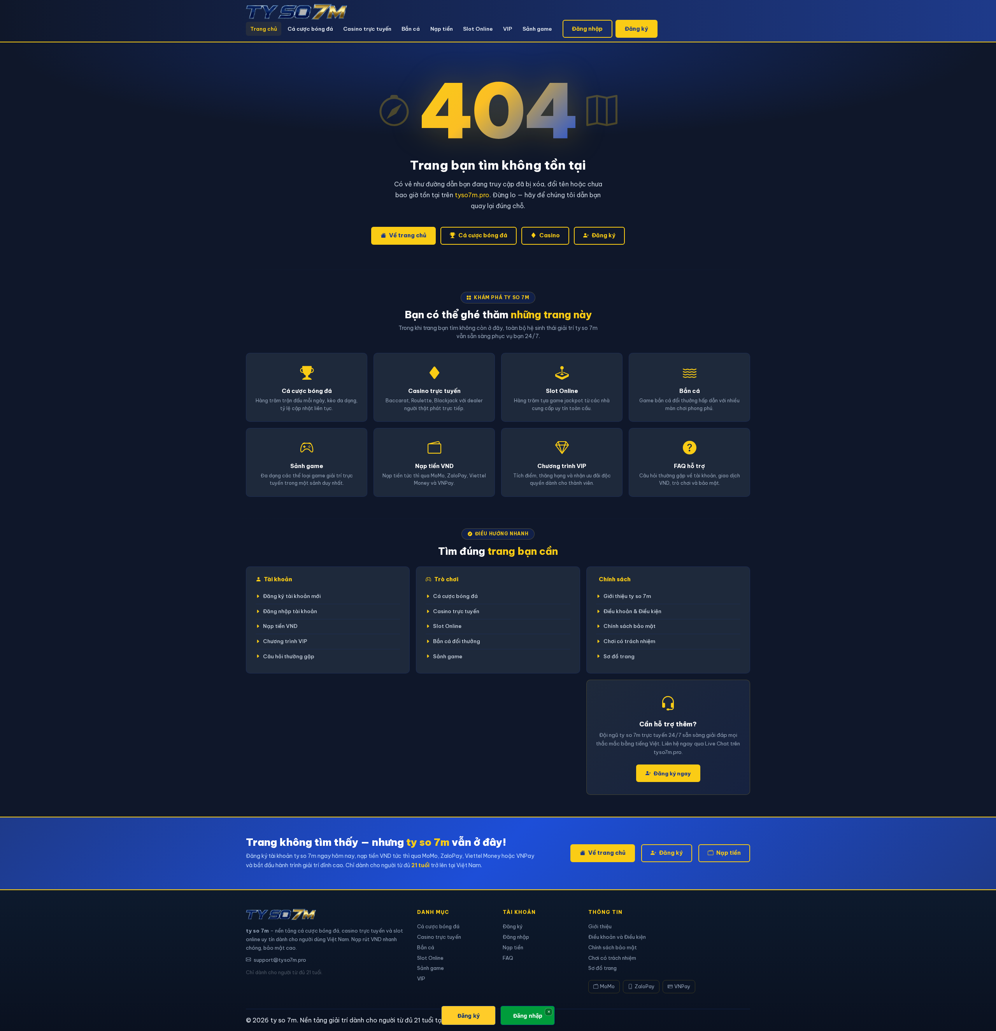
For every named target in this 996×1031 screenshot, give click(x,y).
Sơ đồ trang (619, 656)
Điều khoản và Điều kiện (617, 937)
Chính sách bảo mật (629, 626)
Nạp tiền (441, 28)
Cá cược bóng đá (310, 28)
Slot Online (478, 28)
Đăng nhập (587, 28)
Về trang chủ (407, 235)
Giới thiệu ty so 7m (627, 596)
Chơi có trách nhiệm (629, 641)
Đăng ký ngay (672, 773)
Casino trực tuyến (367, 28)
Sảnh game (537, 28)
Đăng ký (636, 28)
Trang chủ (263, 28)
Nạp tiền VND (280, 626)
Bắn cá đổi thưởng (456, 641)
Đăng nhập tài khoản (290, 611)
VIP (507, 28)
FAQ (508, 958)
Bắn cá (411, 28)
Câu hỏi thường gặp (288, 656)
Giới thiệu (600, 926)
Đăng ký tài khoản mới (292, 596)
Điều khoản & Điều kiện (632, 611)
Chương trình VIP (285, 641)
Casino (549, 235)
